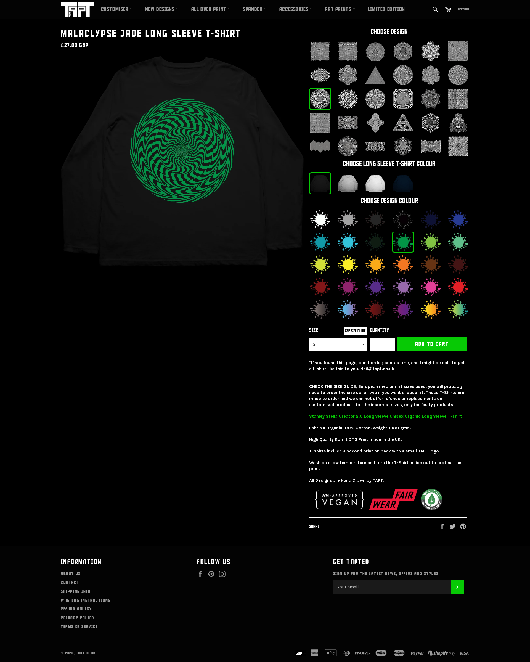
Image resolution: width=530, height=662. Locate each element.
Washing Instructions (85, 600)
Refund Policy (76, 609)
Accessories (294, 9)
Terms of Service (79, 627)
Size (313, 330)
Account (463, 9)
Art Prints (339, 9)
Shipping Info (76, 591)
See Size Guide (355, 330)
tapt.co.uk (86, 653)
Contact (70, 582)
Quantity (379, 330)
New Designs (160, 9)
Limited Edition (386, 9)
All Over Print (209, 9)
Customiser (115, 9)
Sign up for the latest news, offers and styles (386, 574)
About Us (71, 574)
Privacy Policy (78, 618)
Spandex (253, 9)
